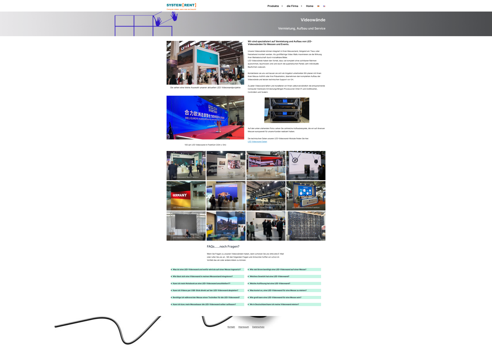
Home (309, 6)
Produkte (273, 6)
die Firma (292, 6)
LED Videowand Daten (257, 141)
